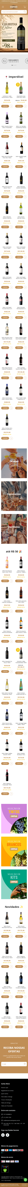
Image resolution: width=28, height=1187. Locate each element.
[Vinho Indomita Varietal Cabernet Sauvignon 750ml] (11, 227)
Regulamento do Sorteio (7, 1090)
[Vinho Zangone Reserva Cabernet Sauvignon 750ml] (25, 966)
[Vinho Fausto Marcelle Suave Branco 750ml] (25, 227)
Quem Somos (4, 1093)
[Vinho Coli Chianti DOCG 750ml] (11, 257)
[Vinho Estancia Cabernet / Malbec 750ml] (25, 581)
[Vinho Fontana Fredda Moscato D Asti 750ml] (25, 703)
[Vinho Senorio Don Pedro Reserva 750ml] (11, 966)
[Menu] (3, 7)
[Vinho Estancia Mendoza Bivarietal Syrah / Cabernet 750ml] (11, 641)
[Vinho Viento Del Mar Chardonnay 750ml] (11, 703)
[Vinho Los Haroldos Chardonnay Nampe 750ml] (25, 136)
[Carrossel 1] (14, 33)
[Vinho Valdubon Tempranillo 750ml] (11, 793)
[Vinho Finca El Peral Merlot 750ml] (11, 196)
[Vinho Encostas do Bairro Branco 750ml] (25, 641)
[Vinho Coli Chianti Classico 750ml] (25, 257)
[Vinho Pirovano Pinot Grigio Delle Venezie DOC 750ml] (11, 347)
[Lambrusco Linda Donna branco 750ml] (11, 106)
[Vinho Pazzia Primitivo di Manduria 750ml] (25, 996)
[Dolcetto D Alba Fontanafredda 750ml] (25, 673)
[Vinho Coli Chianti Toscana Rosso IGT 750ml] (11, 317)
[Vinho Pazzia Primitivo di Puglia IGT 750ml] (11, 1027)
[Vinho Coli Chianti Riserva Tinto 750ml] (25, 287)
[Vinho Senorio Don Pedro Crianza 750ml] (11, 408)
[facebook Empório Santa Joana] (7, 1135)
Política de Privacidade (6, 1106)
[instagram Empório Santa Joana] (3, 1135)
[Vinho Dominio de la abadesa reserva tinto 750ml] (11, 438)
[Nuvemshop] (6, 1180)
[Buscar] (25, 12)
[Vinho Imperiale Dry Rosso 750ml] (11, 671)
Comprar (19, 106)
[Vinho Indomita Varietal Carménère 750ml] (25, 196)
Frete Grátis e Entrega (6, 1096)
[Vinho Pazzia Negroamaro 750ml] (11, 996)
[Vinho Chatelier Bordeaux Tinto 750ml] (25, 763)
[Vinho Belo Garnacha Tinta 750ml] (25, 611)
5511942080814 (8, 1114)
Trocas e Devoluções (6, 1100)
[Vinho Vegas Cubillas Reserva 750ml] (11, 763)
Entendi (24, 1185)
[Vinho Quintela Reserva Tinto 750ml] (25, 378)
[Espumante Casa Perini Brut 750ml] (25, 106)
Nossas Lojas (4, 1087)
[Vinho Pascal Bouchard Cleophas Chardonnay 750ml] (25, 936)
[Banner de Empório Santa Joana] (14, 819)
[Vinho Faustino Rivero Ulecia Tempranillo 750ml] (11, 136)
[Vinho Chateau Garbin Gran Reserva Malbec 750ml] (25, 347)
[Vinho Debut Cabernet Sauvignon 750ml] (11, 611)
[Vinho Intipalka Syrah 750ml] (25, 166)
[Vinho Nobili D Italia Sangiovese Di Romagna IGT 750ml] (25, 408)
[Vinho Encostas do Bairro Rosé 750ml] (11, 581)
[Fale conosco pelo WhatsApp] (25, 1180)
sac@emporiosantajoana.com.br (12, 1120)
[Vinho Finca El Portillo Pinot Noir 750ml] (11, 166)
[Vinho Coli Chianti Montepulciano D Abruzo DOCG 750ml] (11, 287)
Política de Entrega (6, 1103)
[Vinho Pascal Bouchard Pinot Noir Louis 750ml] (11, 936)
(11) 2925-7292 (7, 1117)
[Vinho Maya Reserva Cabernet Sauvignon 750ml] (11, 378)
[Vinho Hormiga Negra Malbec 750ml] (25, 733)
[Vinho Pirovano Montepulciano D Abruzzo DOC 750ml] (25, 317)
